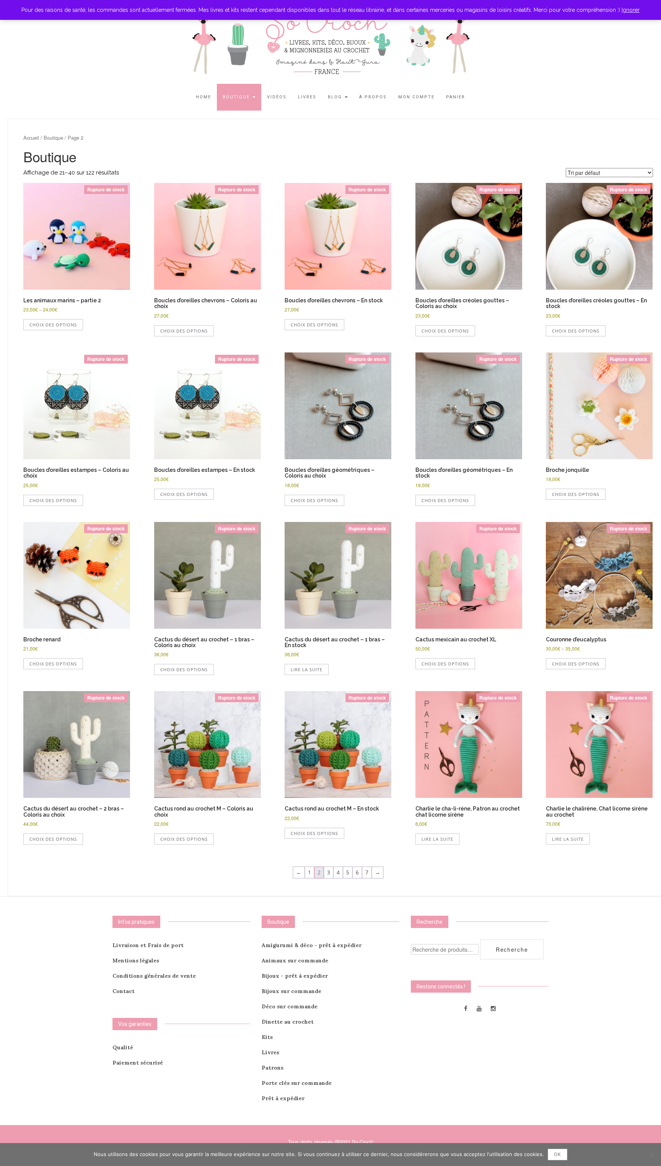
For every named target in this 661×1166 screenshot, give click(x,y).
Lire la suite (306, 669)
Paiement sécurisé (137, 1062)
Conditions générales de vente (154, 975)
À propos (373, 97)
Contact (123, 991)
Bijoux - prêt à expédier (295, 975)
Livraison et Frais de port (148, 945)
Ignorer (631, 10)
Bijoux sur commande (291, 991)
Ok (557, 1154)
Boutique (237, 97)
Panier (455, 97)
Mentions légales (135, 960)
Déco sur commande (289, 1006)
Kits (267, 1037)
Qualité (122, 1047)
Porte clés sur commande (297, 1083)
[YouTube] (479, 1008)
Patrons (272, 1067)
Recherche (512, 949)
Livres (307, 97)
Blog (336, 97)
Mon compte (416, 97)
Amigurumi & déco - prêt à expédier (311, 945)
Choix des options (53, 325)
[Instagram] (493, 1008)
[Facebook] (465, 1008)
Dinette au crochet (288, 1021)
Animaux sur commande (295, 960)
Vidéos (277, 97)
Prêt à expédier (283, 1098)
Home (203, 97)
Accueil (31, 137)
